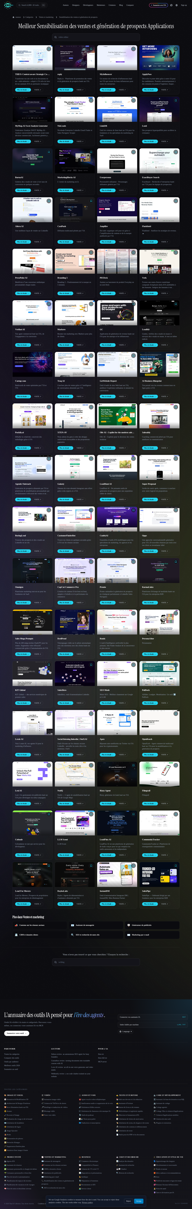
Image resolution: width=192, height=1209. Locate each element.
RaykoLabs (62, 891)
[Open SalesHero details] (75, 673)
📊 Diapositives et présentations (90, 1173)
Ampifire (104, 226)
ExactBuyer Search (150, 177)
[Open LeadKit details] (159, 312)
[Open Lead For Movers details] (33, 874)
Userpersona (105, 177)
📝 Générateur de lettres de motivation (130, 1119)
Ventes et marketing (46, 17)
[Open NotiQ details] (75, 774)
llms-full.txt (102, 1058)
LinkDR (103, 126)
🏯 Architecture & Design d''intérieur (17, 1103)
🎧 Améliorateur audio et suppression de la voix (96, 1103)
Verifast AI (20, 329)
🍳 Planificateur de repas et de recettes (17, 1181)
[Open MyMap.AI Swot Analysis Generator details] (33, 109)
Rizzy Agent (105, 791)
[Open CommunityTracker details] (159, 823)
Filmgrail (146, 791)
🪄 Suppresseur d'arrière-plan (14, 1146)
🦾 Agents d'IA (9, 1161)
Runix (102, 638)
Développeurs (88, 5)
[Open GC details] (117, 312)
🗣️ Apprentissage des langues (164, 1161)
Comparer (130, 5)
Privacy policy (87, 1203)
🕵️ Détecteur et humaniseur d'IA (127, 1115)
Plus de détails (23, 90)
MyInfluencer (106, 74)
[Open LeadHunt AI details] (117, 467)
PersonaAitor (148, 638)
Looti (144, 126)
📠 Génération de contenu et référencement (131, 1127)
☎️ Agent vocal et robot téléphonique (92, 1099)
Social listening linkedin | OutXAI (72, 739)
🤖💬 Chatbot (121, 1169)
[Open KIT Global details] (33, 673)
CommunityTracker (151, 839)
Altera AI (19, 226)
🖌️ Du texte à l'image (11, 1115)
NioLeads (61, 126)
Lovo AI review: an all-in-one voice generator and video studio (72, 1068)
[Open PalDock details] (159, 673)
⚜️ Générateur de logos (12, 1127)
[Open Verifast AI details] (33, 312)
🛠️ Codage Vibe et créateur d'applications (168, 1111)
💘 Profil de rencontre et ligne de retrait (168, 1181)
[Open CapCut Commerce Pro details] (75, 570)
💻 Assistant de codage (162, 1103)
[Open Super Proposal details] (159, 467)
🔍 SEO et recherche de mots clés (53, 1188)
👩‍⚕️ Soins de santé (160, 1189)
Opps (144, 535)
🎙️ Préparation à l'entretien (88, 1181)
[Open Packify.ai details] (33, 415)
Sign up (184, 5)
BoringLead (20, 535)
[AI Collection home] (8, 5)
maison (18, 17)
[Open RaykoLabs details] (75, 874)
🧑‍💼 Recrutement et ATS (87, 1185)
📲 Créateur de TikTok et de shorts (54, 1103)
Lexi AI (18, 791)
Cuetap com (20, 381)
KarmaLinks (147, 587)
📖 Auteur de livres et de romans (127, 1107)
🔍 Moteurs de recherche (125, 1173)
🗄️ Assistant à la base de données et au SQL (169, 1099)
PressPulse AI (21, 278)
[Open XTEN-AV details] (75, 415)
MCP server (102, 1062)
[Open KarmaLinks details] (159, 570)
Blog (121, 5)
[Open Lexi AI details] (33, 774)
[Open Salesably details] (159, 415)
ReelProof (61, 638)
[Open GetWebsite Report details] (117, 364)
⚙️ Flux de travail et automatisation (17, 1177)
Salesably (146, 432)
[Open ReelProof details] (75, 622)
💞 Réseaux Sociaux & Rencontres (166, 1185)
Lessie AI (19, 739)
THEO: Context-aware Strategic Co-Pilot (31, 74)
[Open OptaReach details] (159, 722)
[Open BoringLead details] (33, 518)
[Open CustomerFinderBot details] (75, 518)
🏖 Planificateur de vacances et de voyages (19, 1185)
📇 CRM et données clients (51, 1169)
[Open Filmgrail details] (159, 774)
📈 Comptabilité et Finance (88, 1165)
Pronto (103, 587)
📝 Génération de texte (124, 1131)
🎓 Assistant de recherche (125, 1165)
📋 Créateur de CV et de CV (89, 1169)
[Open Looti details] (159, 109)
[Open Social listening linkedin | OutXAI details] (75, 722)
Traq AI (61, 381)
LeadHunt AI (106, 484)
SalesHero (61, 690)
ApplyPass (147, 74)
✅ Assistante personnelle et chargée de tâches (20, 1169)
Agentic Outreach (23, 484)
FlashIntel (146, 226)
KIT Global (20, 690)
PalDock (146, 690)
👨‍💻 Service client (85, 1189)
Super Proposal (149, 484)
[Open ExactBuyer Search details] (159, 160)
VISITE (37, 90)
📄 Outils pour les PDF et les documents (130, 1135)
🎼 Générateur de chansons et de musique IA (94, 1111)
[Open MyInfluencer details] (117, 57)
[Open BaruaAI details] (33, 160)
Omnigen (19, 587)
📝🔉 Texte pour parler (87, 1119)
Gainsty (60, 484)
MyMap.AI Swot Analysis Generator (31, 126)
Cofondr (19, 839)
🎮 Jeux (156, 1177)
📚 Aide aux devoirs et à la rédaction (129, 1099)
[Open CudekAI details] (117, 518)
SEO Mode (105, 690)
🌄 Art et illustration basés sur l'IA (16, 1107)
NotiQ (60, 791)
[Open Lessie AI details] (33, 722)
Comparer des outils (11, 1058)
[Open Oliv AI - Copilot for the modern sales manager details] (117, 415)
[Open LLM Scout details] (75, 823)
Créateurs (112, 5)
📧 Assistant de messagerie (51, 1161)
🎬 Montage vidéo (48, 1111)
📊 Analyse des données (124, 1161)
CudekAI (104, 535)
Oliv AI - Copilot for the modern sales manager (116, 432)
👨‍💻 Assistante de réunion (13, 1165)
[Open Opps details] (159, 518)
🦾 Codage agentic (160, 1107)
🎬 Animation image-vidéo (51, 1099)
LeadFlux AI (105, 839)
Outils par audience (11, 1062)
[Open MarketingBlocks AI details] (75, 160)
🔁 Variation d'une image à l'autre (16, 1150)
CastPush (61, 226)
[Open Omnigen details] (33, 570)
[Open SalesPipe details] (159, 874)
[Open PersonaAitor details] (159, 622)
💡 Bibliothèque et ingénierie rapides (129, 1111)
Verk (144, 278)
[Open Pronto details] (117, 570)
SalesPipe (146, 891)
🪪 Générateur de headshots (14, 1123)
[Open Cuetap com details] (33, 364)
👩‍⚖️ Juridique (83, 1177)
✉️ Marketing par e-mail (50, 1177)
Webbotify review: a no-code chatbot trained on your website (70, 1075)
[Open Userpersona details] (117, 160)
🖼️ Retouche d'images (12, 1142)
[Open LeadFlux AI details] (117, 823)
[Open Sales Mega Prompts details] (33, 622)
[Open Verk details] (159, 261)
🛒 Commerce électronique (88, 1161)
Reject (128, 1201)
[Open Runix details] (117, 622)
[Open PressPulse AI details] (33, 261)
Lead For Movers (23, 891)
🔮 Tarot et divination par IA (164, 1192)
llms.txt (101, 1054)
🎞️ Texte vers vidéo (49, 1115)
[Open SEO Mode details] (117, 673)
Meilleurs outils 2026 (12, 1065)
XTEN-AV (62, 432)
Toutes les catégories (11, 1054)
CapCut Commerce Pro (68, 587)
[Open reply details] (75, 57)
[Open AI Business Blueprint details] (159, 364)
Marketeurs (101, 5)
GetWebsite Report (108, 381)
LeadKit (145, 329)
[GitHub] (171, 5)
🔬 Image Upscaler (11, 1131)
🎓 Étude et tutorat (160, 1169)
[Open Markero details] (75, 312)
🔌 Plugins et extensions (162, 1123)
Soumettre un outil (11, 1069)
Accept (138, 1201)
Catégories (29, 17)
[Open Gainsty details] (75, 467)
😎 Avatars (8, 1111)
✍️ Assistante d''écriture (124, 1103)
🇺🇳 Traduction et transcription (89, 1123)
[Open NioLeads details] (75, 109)
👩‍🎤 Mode (7, 1135)
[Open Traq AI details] (75, 364)
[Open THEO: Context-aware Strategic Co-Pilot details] (33, 57)
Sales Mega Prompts (24, 638)
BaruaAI (19, 177)
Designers (75, 5)
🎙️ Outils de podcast (86, 1115)
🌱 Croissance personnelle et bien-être (17, 1173)
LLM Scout (62, 839)
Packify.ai (19, 432)
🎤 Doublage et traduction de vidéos (55, 1107)
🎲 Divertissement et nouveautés (165, 1165)
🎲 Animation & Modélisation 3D (16, 1099)
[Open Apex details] (117, 722)
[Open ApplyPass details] (159, 57)
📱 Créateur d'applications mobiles (166, 1115)
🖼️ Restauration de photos (13, 1139)
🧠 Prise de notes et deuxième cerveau (17, 1189)
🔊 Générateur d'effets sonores (89, 1107)
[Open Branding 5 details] (75, 261)
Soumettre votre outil (17, 1033)
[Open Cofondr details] (33, 823)
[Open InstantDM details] (117, 874)
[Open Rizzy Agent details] (117, 774)
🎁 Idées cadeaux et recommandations (167, 1173)
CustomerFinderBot (66, 535)
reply (59, 74)
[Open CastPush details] (75, 209)
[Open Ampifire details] (117, 209)
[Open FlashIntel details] (159, 209)
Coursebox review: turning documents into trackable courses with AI (70, 1062)
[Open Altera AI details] (33, 209)
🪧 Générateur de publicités (51, 1173)
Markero (61, 329)
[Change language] (176, 5)
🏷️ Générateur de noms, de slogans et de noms (132, 1123)
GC (101, 329)
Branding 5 (62, 278)
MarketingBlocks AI (66, 177)
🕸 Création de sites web (162, 1119)
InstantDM (105, 891)
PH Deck (104, 278)
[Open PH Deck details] (117, 261)
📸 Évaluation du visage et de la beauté (18, 1119)
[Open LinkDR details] (117, 109)
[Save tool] (48, 49)
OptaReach (147, 739)
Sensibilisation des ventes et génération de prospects (78, 17)
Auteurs (66, 5)
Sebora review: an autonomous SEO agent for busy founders (70, 1055)
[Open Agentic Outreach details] (33, 467)
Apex (102, 739)
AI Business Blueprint (152, 381)
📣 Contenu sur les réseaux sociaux (54, 1165)
